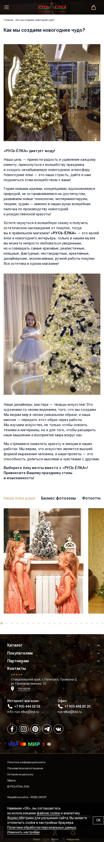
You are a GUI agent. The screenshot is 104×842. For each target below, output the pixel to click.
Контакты (16, 668)
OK (98, 820)
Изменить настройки (23, 832)
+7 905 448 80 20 (77, 706)
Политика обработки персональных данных (41, 827)
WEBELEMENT (38, 797)
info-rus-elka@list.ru (23, 712)
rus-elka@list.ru (70, 712)
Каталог (14, 645)
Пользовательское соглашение (25, 768)
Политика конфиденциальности (26, 762)
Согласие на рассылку (20, 774)
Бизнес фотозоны (58, 498)
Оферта (11, 780)
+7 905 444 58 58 (27, 706)
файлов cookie (48, 813)
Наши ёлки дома (19, 498)
